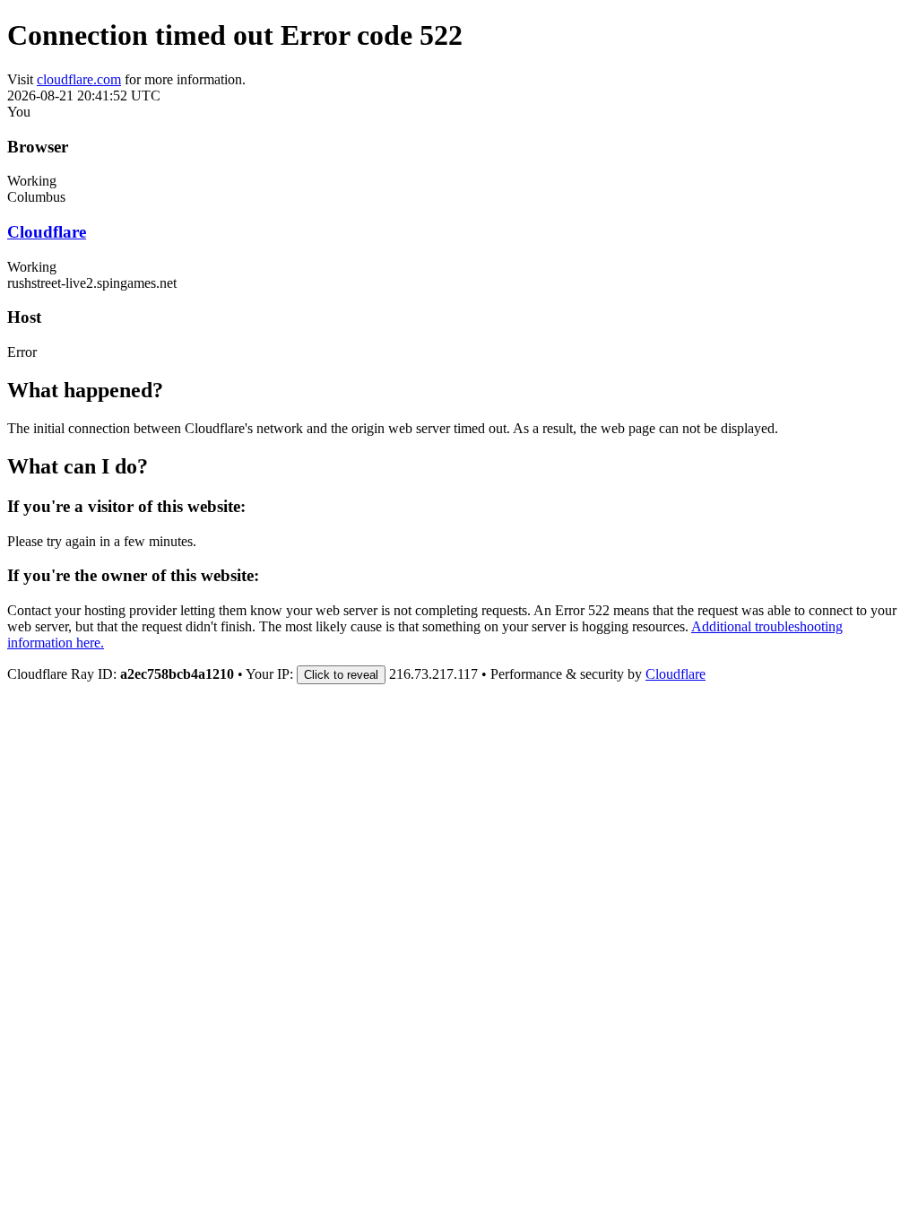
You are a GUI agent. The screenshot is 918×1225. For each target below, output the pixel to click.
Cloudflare (46, 231)
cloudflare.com (79, 79)
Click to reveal (341, 675)
